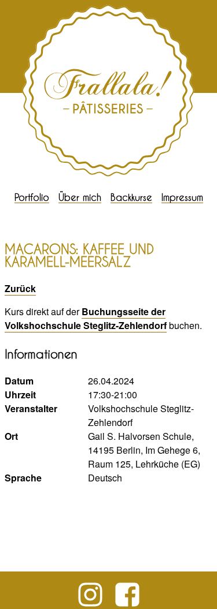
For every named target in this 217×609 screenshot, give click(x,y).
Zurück (20, 288)
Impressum (182, 197)
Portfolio (31, 197)
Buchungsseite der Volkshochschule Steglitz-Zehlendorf (86, 318)
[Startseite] (109, 174)
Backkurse (131, 197)
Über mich (79, 197)
